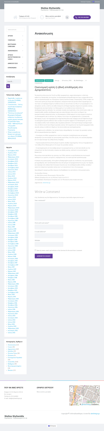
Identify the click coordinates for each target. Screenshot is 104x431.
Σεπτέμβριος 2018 (13, 244)
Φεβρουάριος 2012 (13, 328)
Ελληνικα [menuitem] (53, 426)
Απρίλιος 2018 (12, 254)
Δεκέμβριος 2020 (13, 187)
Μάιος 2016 (11, 280)
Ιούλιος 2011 (11, 333)
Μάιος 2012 (11, 324)
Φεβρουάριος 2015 (13, 299)
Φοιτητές (10, 370)
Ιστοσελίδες (49, 80)
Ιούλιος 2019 (11, 222)
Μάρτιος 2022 (12, 155)
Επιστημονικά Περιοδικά (15, 357)
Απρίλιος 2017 (12, 269)
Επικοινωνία (12, 67)
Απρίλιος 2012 (12, 326)
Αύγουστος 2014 (13, 307)
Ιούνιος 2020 (12, 199)
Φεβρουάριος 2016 (13, 284)
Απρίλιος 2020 (12, 203)
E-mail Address (40, 232)
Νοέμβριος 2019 (12, 214)
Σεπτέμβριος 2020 (13, 193)
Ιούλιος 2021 (11, 172)
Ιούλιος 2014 (11, 309)
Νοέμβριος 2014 (12, 303)
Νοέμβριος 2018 (12, 239)
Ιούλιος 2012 (11, 320)
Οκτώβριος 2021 (13, 165)
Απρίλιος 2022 (12, 153)
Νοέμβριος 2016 (12, 277)
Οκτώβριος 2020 (13, 191)
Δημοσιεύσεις (39, 80)
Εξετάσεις (11, 355)
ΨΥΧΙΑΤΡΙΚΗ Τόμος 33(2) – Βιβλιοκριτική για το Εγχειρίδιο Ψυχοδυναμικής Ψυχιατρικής (15, 126)
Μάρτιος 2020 (12, 206)
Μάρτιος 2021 (12, 180)
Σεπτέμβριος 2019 (13, 218)
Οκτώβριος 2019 (12, 216)
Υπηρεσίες (11, 40)
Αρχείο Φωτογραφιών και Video (14, 57)
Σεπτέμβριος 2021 (13, 167)
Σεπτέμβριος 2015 (13, 292)
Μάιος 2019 (11, 227)
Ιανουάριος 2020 (13, 210)
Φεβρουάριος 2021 (13, 182)
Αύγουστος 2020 (13, 195)
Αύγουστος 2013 (13, 313)
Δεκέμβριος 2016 (13, 275)
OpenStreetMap (86, 404)
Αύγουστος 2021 (13, 170)
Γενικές (10, 347)
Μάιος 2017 (11, 267)
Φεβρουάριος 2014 (13, 311)
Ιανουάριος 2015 (13, 301)
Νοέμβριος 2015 (12, 290)
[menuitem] (95, 2)
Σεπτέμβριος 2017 (13, 265)
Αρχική (10, 36)
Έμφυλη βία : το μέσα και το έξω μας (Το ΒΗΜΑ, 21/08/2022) (15, 100)
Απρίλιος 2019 (12, 229)
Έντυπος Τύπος (12, 353)
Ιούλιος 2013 (11, 316)
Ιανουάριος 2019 (13, 235)
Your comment (40, 200)
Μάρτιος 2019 (12, 231)
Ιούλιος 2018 (11, 248)
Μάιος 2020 (11, 201)
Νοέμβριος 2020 (13, 189)
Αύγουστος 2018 (13, 246)
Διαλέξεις (10, 351)
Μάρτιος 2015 (12, 297)
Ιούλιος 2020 (12, 197)
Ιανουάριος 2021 (13, 184)
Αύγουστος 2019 (12, 220)
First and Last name (42, 223)
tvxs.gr (57, 80)
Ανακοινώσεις (13, 50)
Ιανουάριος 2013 (13, 318)
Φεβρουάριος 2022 (13, 157)
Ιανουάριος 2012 (13, 330)
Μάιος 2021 (11, 176)
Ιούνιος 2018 (11, 250)
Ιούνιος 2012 (11, 322)
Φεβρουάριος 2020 (13, 208)
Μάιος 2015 (11, 294)
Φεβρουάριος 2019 (13, 233)
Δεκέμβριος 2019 (13, 212)
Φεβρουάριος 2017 (13, 273)
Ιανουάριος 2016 (13, 286)
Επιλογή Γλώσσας (86, 2)
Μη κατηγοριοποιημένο (14, 366)
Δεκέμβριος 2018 (13, 237)
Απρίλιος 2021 (12, 178)
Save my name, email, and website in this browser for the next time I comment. (59, 250)
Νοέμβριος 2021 (12, 163)
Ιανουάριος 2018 (13, 258)
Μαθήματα (11, 364)
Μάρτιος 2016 (12, 282)
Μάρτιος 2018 (12, 256)
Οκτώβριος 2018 (12, 241)
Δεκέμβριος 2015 (13, 288)
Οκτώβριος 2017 (12, 263)
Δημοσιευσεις (13, 63)
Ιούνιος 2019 (11, 225)
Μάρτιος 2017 (12, 271)
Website (37, 240)
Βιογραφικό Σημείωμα (12, 45)
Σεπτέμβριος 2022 (13, 151)
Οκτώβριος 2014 (12, 305)
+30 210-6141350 (83, 17)
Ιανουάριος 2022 (13, 159)
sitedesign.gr (95, 414)
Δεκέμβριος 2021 (13, 161)
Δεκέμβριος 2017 (13, 261)
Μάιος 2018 (11, 252)
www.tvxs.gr (46, 183)
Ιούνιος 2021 (11, 174)
